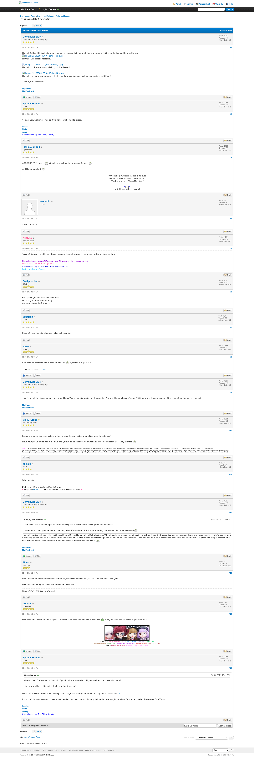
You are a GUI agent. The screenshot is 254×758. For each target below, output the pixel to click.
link (119, 693)
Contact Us (36, 750)
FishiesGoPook (31, 147)
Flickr (24, 129)
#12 (230, 512)
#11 (230, 474)
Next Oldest (28, 725)
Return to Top (60, 750)
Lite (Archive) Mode (75, 750)
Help (231, 4)
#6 (231, 292)
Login (44, 9)
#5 (231, 248)
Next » (38, 25)
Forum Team (26, 750)
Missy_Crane (30, 420)
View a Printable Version (32, 737)
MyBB (31, 755)
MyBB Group (49, 755)
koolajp (27, 464)
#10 (230, 430)
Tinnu (26, 562)
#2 (231, 114)
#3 (231, 157)
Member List (204, 4)
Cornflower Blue (32, 36)
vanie (26, 346)
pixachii (27, 603)
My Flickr (26, 89)
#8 (231, 357)
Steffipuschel (30, 281)
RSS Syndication (110, 750)
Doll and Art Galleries (45, 16)
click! (43, 370)
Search (190, 4)
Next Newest (40, 725)
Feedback (26, 127)
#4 (231, 219)
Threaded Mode (226, 30)
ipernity (25, 132)
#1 (231, 47)
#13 (230, 573)
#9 (231, 392)
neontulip (45, 201)
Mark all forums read (93, 750)
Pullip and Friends (63, 16)
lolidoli (36, 490)
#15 (230, 668)
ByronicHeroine (31, 103)
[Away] (39, 420)
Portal (178, 4)
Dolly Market (48, 750)
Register (52, 9)
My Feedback (28, 91)
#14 (230, 614)
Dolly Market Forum (28, 16)
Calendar (219, 4)
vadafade (28, 317)
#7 (231, 327)
